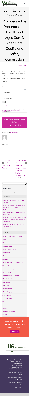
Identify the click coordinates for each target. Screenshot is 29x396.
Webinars (5, 308)
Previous (20, 65)
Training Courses (7, 298)
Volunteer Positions (8, 305)
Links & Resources (8, 272)
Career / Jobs (6, 243)
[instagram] (6, 5)
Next (25, 65)
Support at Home (7, 288)
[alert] (14, 192)
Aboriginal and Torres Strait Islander (12, 236)
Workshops (6, 315)
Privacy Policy (18, 387)
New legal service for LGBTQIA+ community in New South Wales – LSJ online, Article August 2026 (14, 219)
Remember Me (7, 98)
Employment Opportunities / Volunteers (13, 262)
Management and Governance (9, 110)
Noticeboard (17, 110)
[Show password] (25, 89)
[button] (3, 163)
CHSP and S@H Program (19, 109)
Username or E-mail (7, 81)
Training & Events (7, 295)
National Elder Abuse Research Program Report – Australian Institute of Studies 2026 (14, 207)
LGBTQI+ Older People (9, 269)
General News (7, 266)
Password (4, 87)
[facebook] (4, 5)
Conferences (6, 252)
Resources (4, 111)
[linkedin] (9, 5)
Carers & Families (7, 246)
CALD (4, 239)
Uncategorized (7, 302)
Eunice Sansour (5, 109)
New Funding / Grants (9, 279)
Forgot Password (6, 105)
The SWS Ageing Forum (9, 292)
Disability (5, 259)
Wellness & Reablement (9, 311)
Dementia (5, 256)
